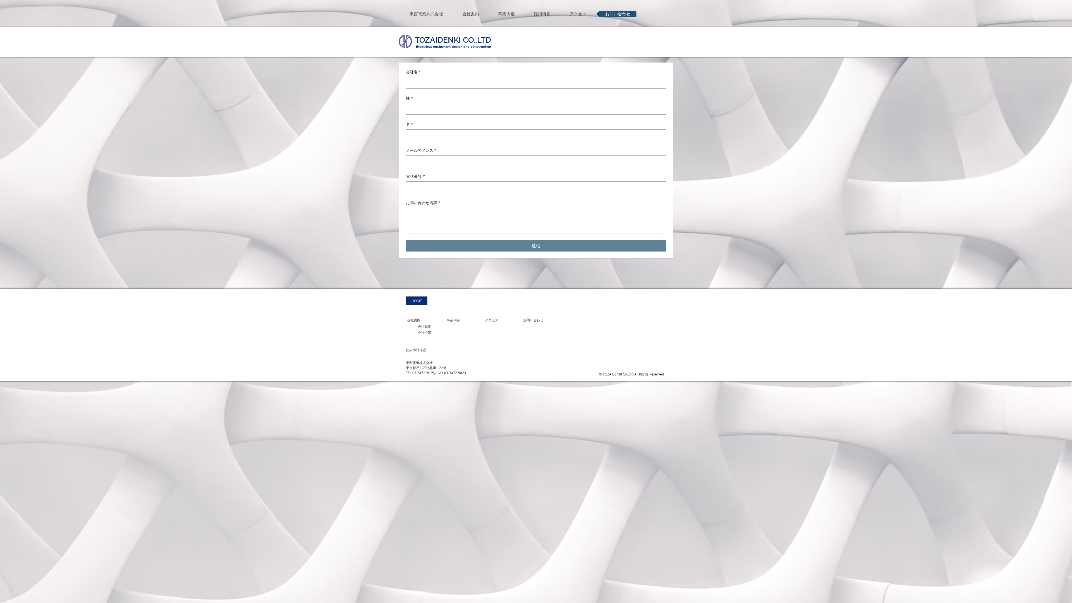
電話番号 (415, 176)
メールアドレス (421, 150)
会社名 (413, 72)
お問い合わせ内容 (423, 202)
